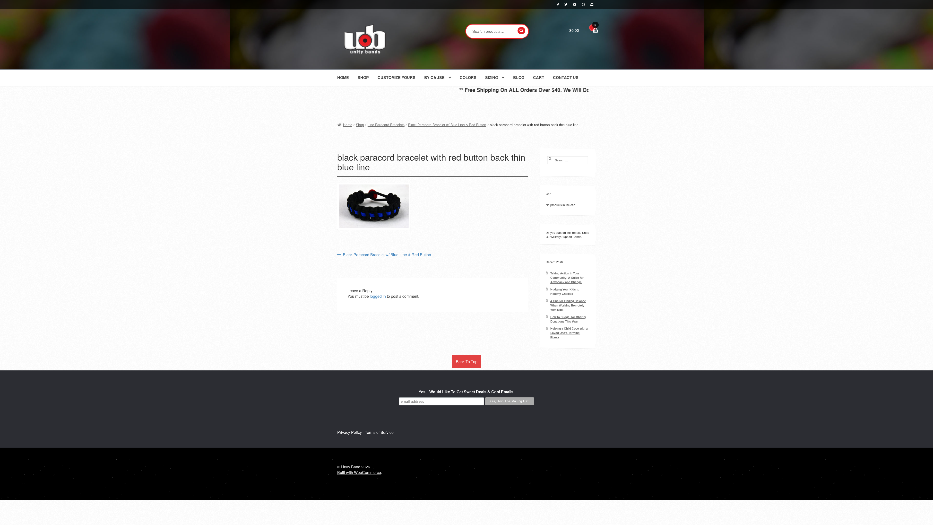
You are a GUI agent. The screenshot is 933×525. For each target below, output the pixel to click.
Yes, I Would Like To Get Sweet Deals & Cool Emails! (467, 392)
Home (343, 77)
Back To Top (466, 361)
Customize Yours (396, 77)
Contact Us (566, 77)
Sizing (491, 77)
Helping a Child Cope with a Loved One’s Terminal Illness (569, 332)
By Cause (434, 77)
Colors (468, 77)
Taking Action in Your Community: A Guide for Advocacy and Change (567, 277)
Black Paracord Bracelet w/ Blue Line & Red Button (447, 124)
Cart (538, 77)
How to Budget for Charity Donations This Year (568, 319)
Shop (363, 77)
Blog (518, 77)
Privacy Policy (349, 432)
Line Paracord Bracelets (386, 124)
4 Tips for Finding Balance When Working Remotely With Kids (568, 305)
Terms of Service (379, 432)
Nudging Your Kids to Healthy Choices (564, 291)
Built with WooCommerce (359, 472)
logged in (378, 296)
